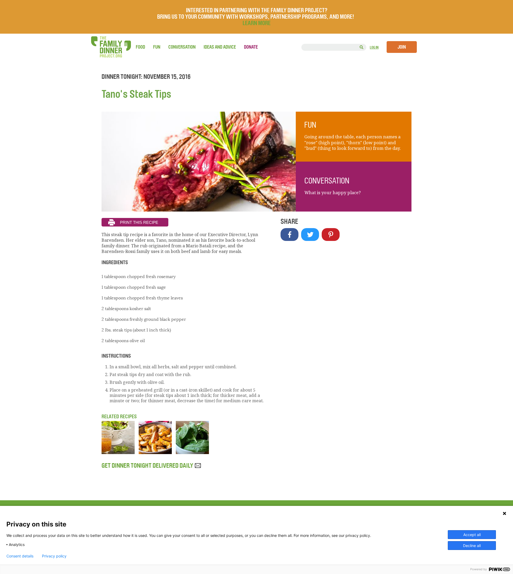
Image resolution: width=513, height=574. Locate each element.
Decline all (472, 545)
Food (140, 47)
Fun (156, 47)
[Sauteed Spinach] (192, 452)
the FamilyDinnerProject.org (111, 46)
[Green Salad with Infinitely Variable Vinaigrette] (118, 452)
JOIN (402, 47)
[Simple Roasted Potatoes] (155, 452)
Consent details (19, 556)
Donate (251, 47)
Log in (374, 47)
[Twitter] (310, 234)
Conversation (182, 47)
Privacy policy (54, 556)
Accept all (472, 534)
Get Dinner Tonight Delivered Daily (148, 465)
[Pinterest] (331, 234)
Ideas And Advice (220, 47)
